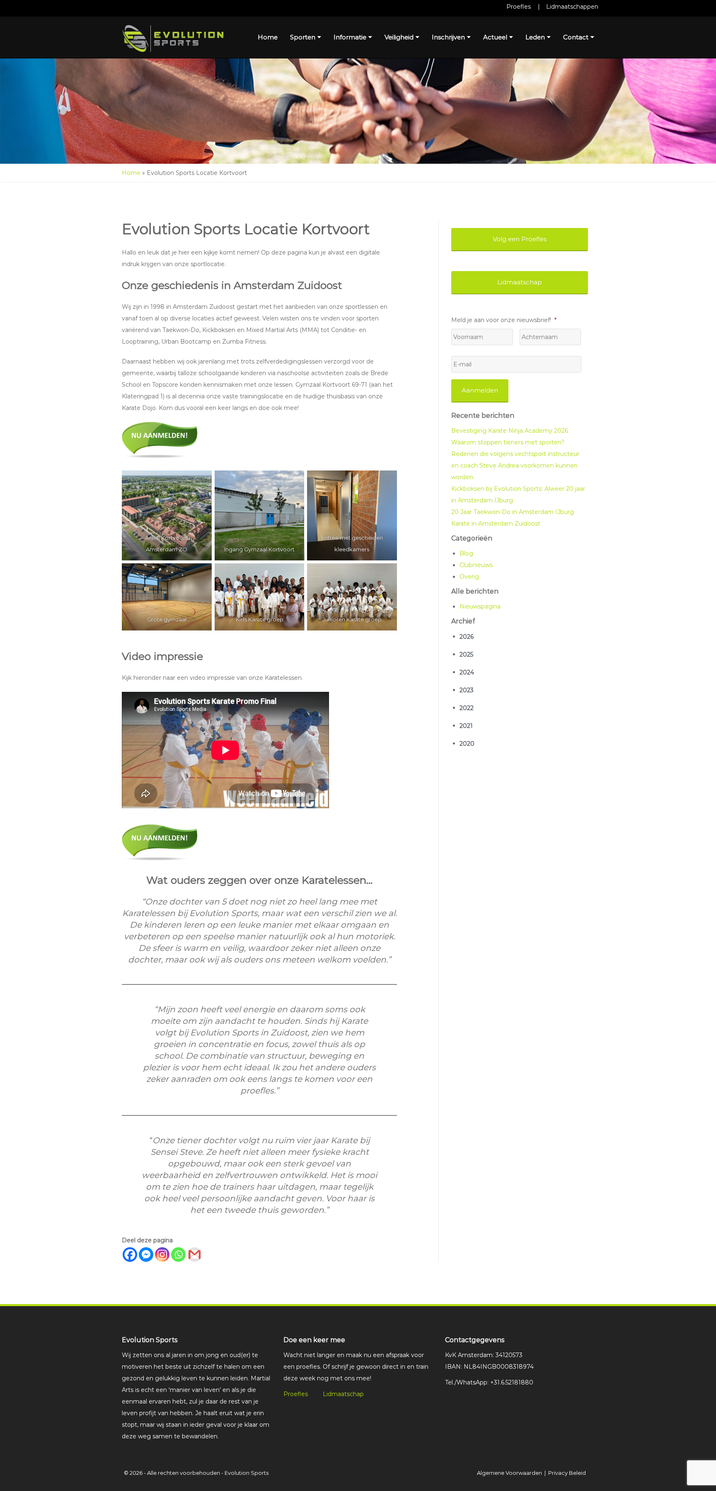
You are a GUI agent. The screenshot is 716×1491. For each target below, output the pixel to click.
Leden (535, 37)
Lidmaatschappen (572, 6)
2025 (466, 654)
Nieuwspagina (480, 606)
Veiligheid (399, 37)
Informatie (350, 37)
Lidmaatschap (343, 1394)
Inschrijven (448, 37)
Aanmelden (480, 390)
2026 (467, 636)
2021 (466, 726)
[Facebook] (130, 1254)
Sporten (302, 37)
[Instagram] (162, 1254)
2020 (467, 743)
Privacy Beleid (567, 1472)
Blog (466, 553)
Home (268, 37)
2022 (467, 708)
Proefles (518, 6)
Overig (469, 576)
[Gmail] (194, 1254)
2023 (467, 690)
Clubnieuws (476, 565)
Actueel (495, 37)
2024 (467, 672)
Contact (575, 37)
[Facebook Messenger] (146, 1254)
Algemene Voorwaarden (509, 1472)
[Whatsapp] (178, 1254)
